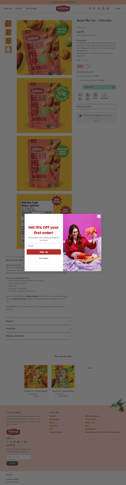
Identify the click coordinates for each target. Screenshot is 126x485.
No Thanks (43, 258)
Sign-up (44, 252)
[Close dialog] (99, 216)
